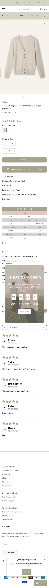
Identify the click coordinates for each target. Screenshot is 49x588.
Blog (4, 478)
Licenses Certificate (10, 493)
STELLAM (5, 102)
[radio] (4, 130)
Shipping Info (7, 519)
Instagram (6, 474)
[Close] (45, 560)
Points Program (8, 501)
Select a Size (7, 139)
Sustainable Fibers (9, 497)
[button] (7, 121)
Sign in (27, 571)
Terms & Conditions (10, 508)
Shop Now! (24, 311)
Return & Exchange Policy (12, 512)
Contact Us (6, 486)
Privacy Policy (7, 515)
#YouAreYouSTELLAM (10, 470)
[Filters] (4, 327)
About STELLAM (8, 467)
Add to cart (24, 160)
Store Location (8, 482)
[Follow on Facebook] (3, 560)
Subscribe (10, 552)
